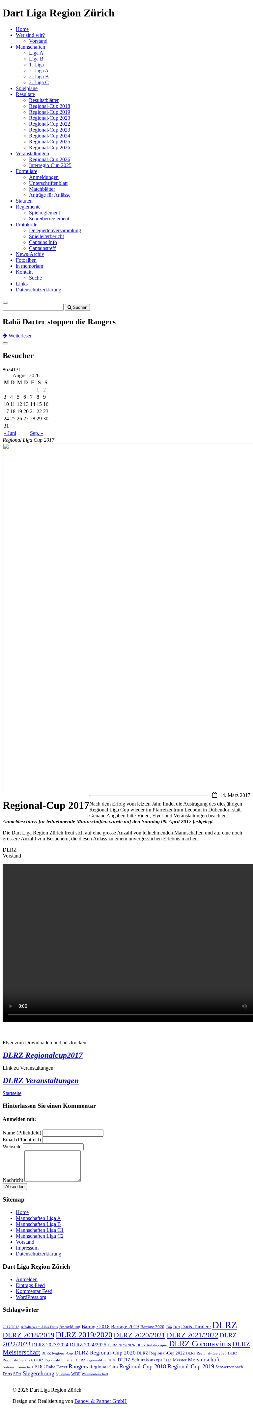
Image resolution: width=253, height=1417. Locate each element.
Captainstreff (42, 248)
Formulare (26, 171)
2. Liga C (39, 82)
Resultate (25, 94)
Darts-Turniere (196, 1326)
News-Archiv (30, 254)
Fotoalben (26, 260)
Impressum (27, 1248)
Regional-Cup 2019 (49, 112)
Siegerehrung (38, 1373)
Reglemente (28, 207)
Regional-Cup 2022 (49, 124)
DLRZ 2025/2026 (121, 1345)
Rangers (78, 1366)
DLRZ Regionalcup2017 (43, 1055)
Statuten (24, 201)
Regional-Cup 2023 (49, 130)
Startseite (12, 1093)
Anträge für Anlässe (49, 195)
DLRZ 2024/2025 (88, 1344)
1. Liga (36, 64)
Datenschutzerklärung (38, 289)
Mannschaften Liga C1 (40, 1230)
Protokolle (26, 224)
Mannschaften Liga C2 (40, 1236)
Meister (179, 1359)
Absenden (14, 1186)
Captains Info (43, 242)
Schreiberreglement (49, 218)
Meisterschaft (204, 1359)
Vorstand (38, 41)
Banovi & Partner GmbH (100, 1401)
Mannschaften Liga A (38, 1218)
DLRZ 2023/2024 (50, 1344)
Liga (167, 1359)
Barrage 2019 (125, 1326)
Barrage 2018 (96, 1326)
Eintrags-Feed (30, 1285)
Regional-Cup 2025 (49, 141)
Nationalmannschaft (18, 1367)
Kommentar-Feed (34, 1291)
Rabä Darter (56, 1366)
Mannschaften (30, 47)
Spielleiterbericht (46, 236)
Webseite (12, 1146)
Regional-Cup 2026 (49, 147)
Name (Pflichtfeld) (22, 1132)
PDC (39, 1366)
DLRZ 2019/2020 (84, 1334)
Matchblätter (42, 189)
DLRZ (224, 1325)
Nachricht (13, 1180)
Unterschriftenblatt (48, 183)
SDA (17, 1373)
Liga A (36, 53)
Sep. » (36, 433)
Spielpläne (27, 88)
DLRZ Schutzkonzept (140, 1359)
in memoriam (29, 266)
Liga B (36, 59)
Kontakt (24, 272)
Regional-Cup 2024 (49, 135)
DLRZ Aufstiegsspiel (152, 1345)
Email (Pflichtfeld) (22, 1139)
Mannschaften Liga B (38, 1224)
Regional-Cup (103, 1366)
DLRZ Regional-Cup (57, 1353)
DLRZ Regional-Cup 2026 (96, 1360)
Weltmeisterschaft (95, 1374)
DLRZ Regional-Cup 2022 (161, 1353)
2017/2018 (11, 1327)
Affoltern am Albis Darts (39, 1327)
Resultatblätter (44, 100)
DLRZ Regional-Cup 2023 (206, 1353)
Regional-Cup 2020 (49, 118)
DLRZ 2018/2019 (28, 1335)
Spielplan (63, 1374)
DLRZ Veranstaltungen (41, 1080)
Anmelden (27, 1279)
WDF (75, 1373)
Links (22, 283)
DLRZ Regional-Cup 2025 (54, 1360)
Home (22, 29)
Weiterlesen (20, 335)
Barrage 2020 (152, 1326)
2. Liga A (39, 70)
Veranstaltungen (32, 153)
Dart (176, 1327)
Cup (169, 1327)
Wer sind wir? (30, 35)
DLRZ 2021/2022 (192, 1335)
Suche (35, 278)
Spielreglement (44, 212)
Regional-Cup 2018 (49, 106)
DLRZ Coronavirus (200, 1343)
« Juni (10, 433)
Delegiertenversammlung (55, 230)
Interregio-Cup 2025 (50, 165)
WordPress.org (31, 1297)
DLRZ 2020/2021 (139, 1335)
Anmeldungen (44, 177)
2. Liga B (39, 76)
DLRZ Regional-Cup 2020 (105, 1353)
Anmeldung (69, 1326)
